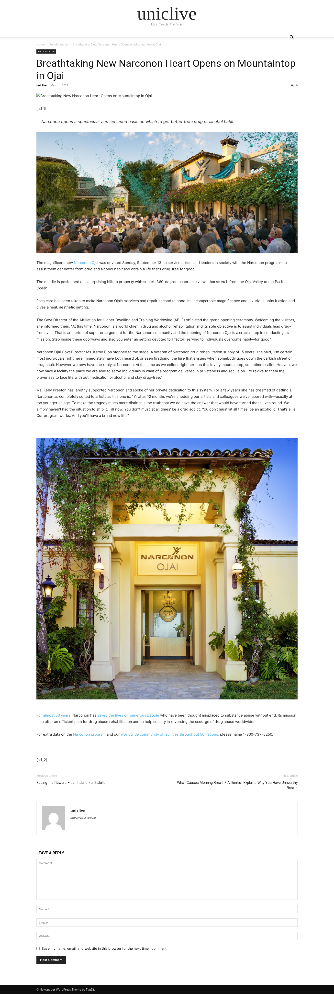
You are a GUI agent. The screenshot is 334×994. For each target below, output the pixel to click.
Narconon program (89, 734)
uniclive (41, 85)
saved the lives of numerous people (128, 715)
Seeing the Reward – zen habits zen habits (70, 782)
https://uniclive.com (83, 817)
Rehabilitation (58, 44)
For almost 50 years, (53, 715)
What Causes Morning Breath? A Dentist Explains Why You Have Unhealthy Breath (237, 785)
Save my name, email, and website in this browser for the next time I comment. (104, 948)
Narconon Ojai (86, 262)
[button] (292, 38)
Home (40, 44)
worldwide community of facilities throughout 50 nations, (170, 734)
